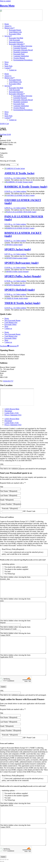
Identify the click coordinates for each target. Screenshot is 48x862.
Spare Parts (8, 66)
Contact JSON (5, 635)
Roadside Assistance (20, 52)
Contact (7, 68)
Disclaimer (8, 411)
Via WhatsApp (9, 574)
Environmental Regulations (23, 60)
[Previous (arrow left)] (1, 861)
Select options (21, 178)
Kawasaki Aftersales (16, 44)
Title (1, 487)
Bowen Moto (7, 5)
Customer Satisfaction (21, 56)
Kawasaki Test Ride (16, 38)
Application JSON (6, 657)
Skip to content (5, 1)
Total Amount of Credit (8, 629)
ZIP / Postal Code (29, 511)
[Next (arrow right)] (3, 861)
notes (2, 601)
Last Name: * (8, 495)
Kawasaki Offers (15, 34)
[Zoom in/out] (1, 859)
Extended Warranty (20, 48)
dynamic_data (5, 579)
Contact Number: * (10, 504)
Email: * (7, 500)
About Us (7, 26)
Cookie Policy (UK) (11, 413)
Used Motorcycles (15, 32)
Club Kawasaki (14, 40)
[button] (6, 144)
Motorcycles (8, 28)
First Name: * (8, 491)
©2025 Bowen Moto (11, 409)
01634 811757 (8, 381)
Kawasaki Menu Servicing (22, 46)
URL (2, 464)
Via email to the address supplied (16, 567)
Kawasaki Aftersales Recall (23, 50)
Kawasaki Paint (18, 54)
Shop (6, 64)
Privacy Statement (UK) (12, 415)
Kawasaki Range (15, 30)
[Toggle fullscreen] (3, 859)
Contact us (12, 70)
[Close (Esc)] (7, 859)
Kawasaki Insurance (16, 42)
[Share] (5, 859)
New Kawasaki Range (12, 320)
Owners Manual (19, 58)
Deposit (2, 623)
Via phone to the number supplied (16, 569)
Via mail (7, 571)
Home (6, 24)
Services (7, 36)
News (6, 62)
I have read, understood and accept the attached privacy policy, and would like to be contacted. (22, 553)
